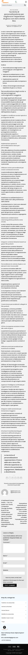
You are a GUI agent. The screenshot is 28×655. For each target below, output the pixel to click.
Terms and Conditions (18, 649)
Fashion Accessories (8, 603)
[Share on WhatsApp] (7, 478)
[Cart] (26, 1)
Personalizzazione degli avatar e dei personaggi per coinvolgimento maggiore (14, 70)
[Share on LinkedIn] (21, 478)
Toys (3, 622)
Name (5, 556)
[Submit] (25, 5)
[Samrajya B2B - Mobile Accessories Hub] (7, 1)
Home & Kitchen (7, 606)
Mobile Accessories (8, 614)
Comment (6, 542)
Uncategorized (14, 9)
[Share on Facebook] (9, 478)
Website (5, 570)
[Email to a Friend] (15, 478)
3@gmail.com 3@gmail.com (14, 26)
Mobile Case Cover (8, 618)
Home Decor (5, 610)
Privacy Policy (7, 649)
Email (5, 563)
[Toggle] (25, 603)
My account (11, 650)
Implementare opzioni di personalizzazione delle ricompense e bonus (14, 81)
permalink (17, 485)
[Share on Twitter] (12, 478)
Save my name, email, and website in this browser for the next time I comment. (13, 580)
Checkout (18, 650)
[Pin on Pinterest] (18, 478)
